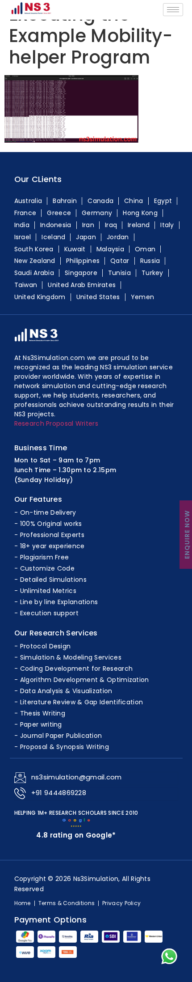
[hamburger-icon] (173, 9)
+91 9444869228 (58, 792)
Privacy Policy (121, 903)
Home (22, 903)
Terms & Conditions (66, 903)
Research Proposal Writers (56, 423)
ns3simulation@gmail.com (76, 777)
